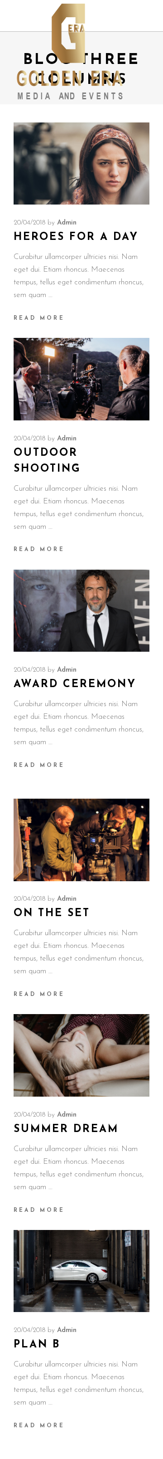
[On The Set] (81, 840)
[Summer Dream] (81, 1055)
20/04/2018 (29, 223)
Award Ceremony (75, 684)
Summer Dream (66, 1129)
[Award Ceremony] (81, 611)
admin (67, 223)
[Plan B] (81, 1271)
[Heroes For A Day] (81, 163)
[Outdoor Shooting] (81, 379)
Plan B (37, 1345)
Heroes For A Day (76, 237)
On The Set (52, 913)
